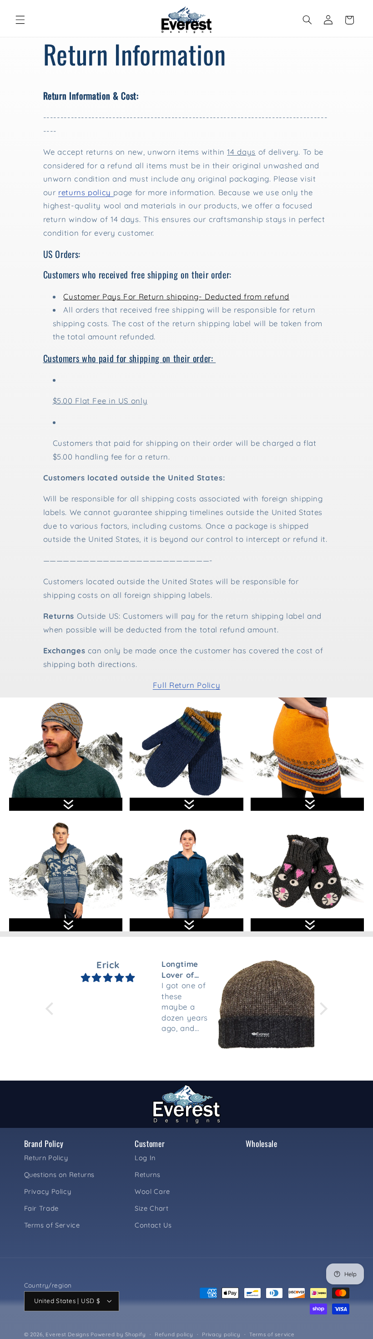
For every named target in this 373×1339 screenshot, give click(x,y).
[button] (20, 20)
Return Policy (46, 1157)
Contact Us (153, 1225)
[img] (107, 977)
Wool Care (152, 1191)
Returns (147, 1174)
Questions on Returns (59, 1174)
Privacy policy (221, 1334)
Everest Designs (67, 1334)
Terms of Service (52, 1225)
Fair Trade (41, 1208)
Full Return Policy (186, 685)
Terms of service (272, 1334)
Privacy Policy (47, 1191)
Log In (145, 1157)
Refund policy (174, 1334)
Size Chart (151, 1208)
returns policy (85, 192)
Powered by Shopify (118, 1334)
